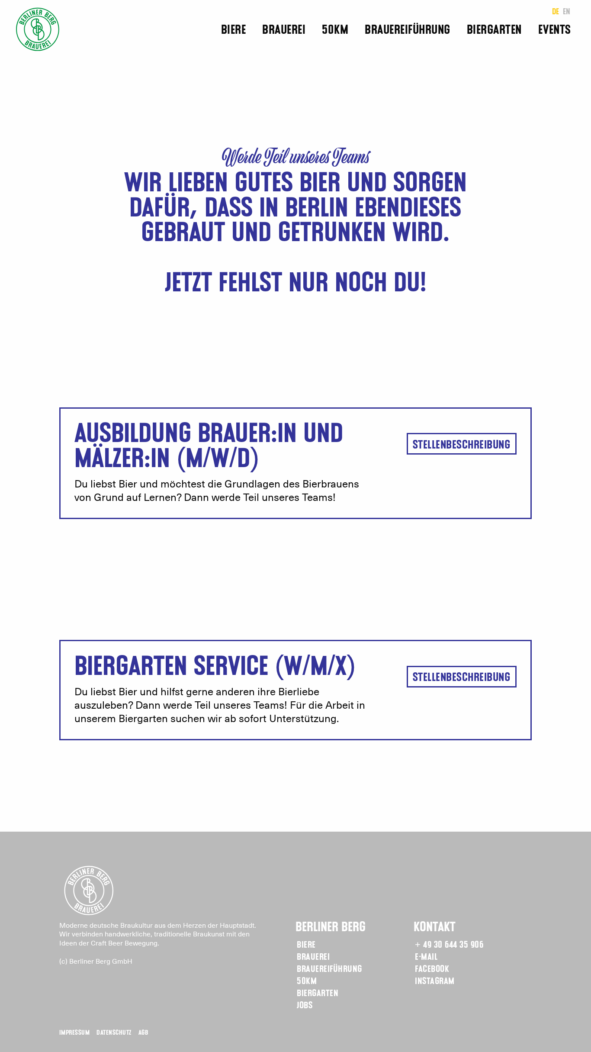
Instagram (435, 982)
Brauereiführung (329, 970)
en (567, 12)
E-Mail (426, 957)
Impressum (74, 1032)
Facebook (432, 970)
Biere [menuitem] (233, 30)
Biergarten (317, 994)
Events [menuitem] (554, 30)
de (555, 12)
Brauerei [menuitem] (283, 30)
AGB (143, 1032)
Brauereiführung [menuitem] (407, 30)
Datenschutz (114, 1032)
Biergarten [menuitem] (494, 30)
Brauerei (313, 957)
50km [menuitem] (335, 30)
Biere (306, 945)
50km (307, 982)
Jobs (304, 1006)
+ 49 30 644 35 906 (449, 945)
